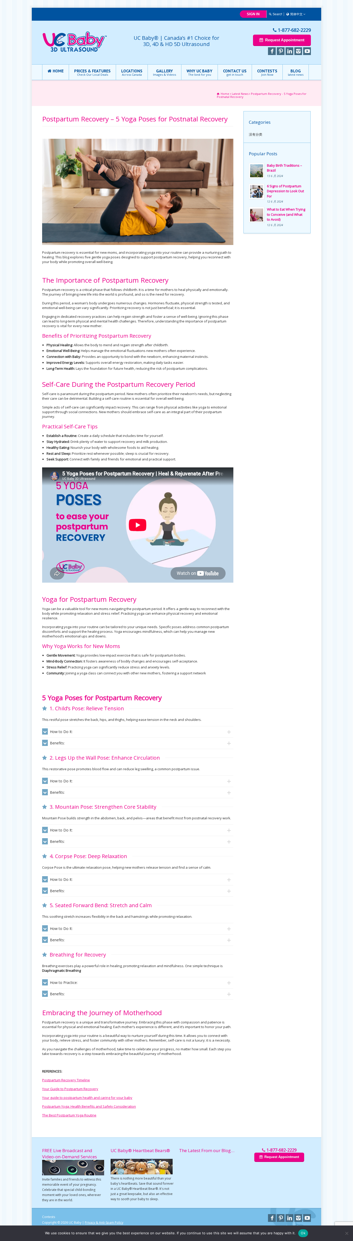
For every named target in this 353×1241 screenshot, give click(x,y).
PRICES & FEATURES (92, 72)
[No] (346, 1233)
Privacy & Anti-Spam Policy (104, 1222)
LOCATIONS (131, 72)
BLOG (295, 72)
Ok (303, 1233)
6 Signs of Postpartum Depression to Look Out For (285, 191)
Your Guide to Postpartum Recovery (70, 1088)
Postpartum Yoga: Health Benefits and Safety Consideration (89, 1106)
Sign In (253, 14)
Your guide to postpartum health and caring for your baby (87, 1097)
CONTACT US (235, 72)
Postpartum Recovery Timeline (66, 1080)
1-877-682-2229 (294, 30)
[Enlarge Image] (138, 139)
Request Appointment (284, 40)
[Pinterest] (281, 51)
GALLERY (164, 72)
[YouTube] (307, 51)
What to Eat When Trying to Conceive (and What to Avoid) (286, 214)
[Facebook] (272, 51)
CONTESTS (267, 72)
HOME (58, 70)
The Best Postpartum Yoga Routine (69, 1115)
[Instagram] (298, 51)
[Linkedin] (289, 51)
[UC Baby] (74, 50)
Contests (48, 1217)
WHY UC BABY (199, 72)
